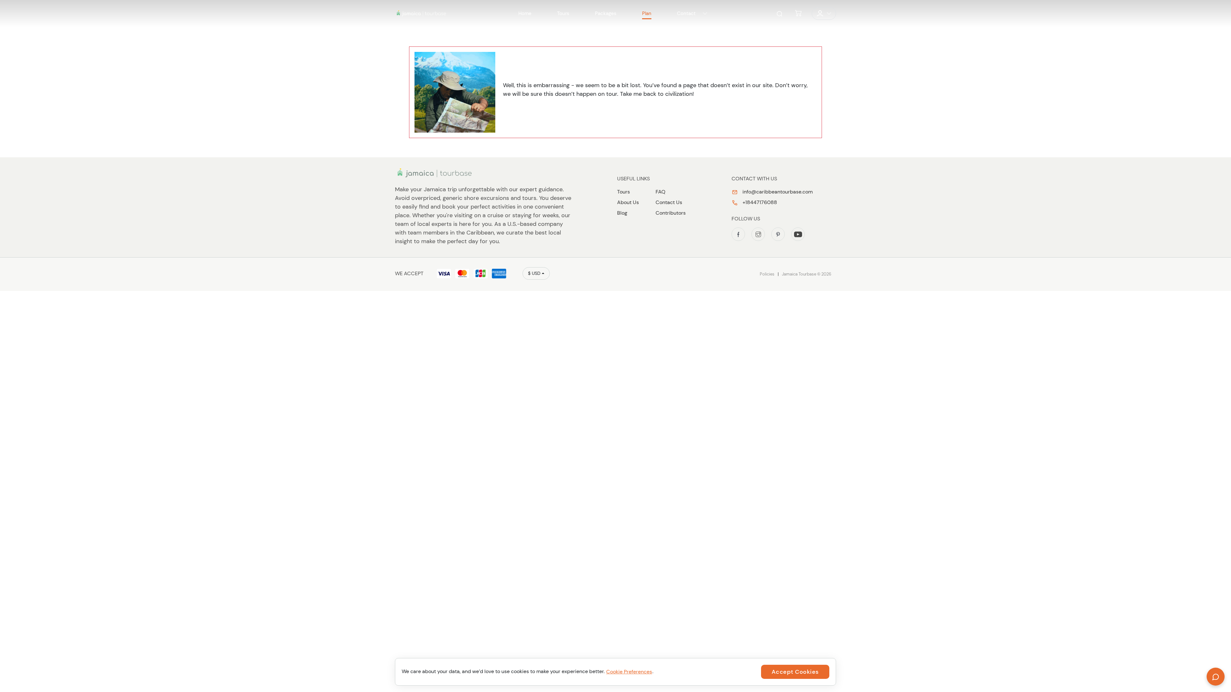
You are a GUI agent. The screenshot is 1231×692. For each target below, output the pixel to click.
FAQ (661, 191)
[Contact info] (705, 13)
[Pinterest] (778, 234)
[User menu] (824, 13)
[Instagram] (758, 234)
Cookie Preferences (629, 671)
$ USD (534, 273)
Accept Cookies (795, 672)
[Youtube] (798, 234)
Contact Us (669, 202)
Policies (767, 274)
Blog (622, 213)
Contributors (671, 213)
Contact (686, 13)
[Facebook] (738, 234)
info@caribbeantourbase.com (777, 191)
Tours (623, 191)
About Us (628, 202)
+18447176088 (759, 202)
